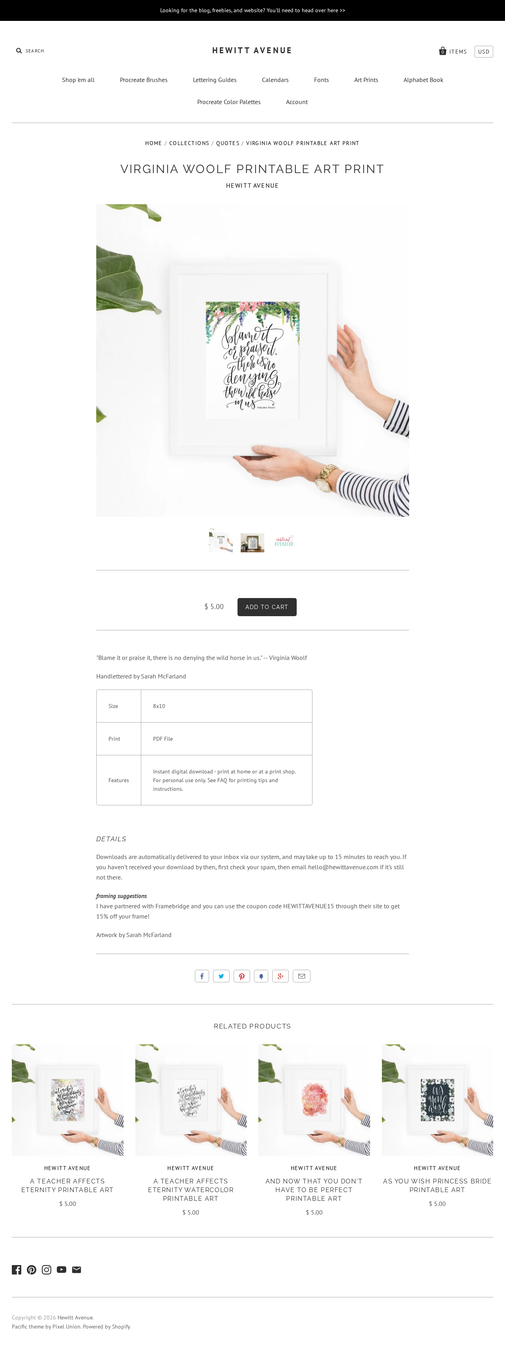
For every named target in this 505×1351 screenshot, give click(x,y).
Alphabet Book (423, 80)
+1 (280, 976)
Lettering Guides (215, 80)
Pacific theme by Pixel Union (46, 1326)
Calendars (275, 80)
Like (202, 976)
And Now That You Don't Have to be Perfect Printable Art (314, 1190)
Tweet (221, 976)
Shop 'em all (78, 80)
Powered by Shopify (106, 1326)
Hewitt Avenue (252, 50)
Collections (189, 143)
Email (301, 976)
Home (154, 143)
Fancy (261, 976)
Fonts (321, 80)
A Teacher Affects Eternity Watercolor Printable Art (191, 1190)
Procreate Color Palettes (229, 102)
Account (297, 102)
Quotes (227, 143)
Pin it (242, 976)
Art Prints (366, 80)
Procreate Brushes (144, 80)
